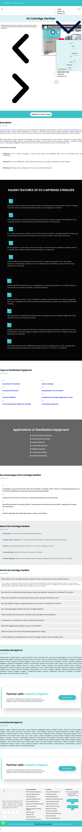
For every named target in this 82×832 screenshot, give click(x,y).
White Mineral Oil (30, 817)
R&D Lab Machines (51, 816)
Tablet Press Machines (52, 804)
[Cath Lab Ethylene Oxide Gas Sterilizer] (3, 400)
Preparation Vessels (51, 808)
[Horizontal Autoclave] (3, 387)
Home (59, 9)
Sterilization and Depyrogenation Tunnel (57, 397)
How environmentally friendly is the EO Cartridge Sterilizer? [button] (22, 609)
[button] (20, 49)
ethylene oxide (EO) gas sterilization (68, 130)
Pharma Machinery (31, 806)
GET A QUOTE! (67, 697)
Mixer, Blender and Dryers (53, 806)
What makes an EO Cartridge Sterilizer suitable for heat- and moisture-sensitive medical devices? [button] (35, 579)
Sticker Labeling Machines (53, 818)
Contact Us (62, 76)
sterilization (27, 141)
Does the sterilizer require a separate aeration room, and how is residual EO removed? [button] (31, 603)
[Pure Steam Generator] (42, 400)
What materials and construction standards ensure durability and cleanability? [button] (28, 614)
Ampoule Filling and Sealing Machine (33, 809)
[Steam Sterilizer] (42, 380)
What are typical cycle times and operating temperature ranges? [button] (23, 631)
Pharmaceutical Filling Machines (35, 804)
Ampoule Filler (30, 814)
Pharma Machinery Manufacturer (43, 824)
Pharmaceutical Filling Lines (53, 813)
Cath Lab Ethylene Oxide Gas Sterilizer (16, 404)
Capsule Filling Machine (32, 801)
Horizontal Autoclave (10, 391)
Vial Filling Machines (51, 794)
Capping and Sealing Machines (54, 799)
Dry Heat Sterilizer (9, 397)
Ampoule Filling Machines (53, 792)
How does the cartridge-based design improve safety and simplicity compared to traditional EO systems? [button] (37, 592)
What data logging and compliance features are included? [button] (21, 626)
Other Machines (62, 69)
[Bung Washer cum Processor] (42, 387)
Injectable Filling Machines (33, 799)
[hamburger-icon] (79, 9)
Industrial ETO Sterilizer (11, 384)
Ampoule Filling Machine (32, 794)
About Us (60, 11)
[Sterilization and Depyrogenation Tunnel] (42, 393)
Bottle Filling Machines (52, 796)
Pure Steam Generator (50, 404)
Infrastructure (63, 72)
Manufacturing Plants (52, 811)
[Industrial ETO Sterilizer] (3, 380)
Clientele (60, 74)
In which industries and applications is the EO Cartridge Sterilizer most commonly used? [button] (32, 637)
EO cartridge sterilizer (8, 130)
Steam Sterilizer (48, 384)
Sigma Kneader (30, 812)
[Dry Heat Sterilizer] (3, 393)
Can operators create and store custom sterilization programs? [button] (23, 620)
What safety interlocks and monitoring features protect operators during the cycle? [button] (30, 598)
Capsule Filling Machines (52, 801)
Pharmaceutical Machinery (33, 792)
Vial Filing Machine (31, 796)
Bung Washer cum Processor (52, 391)
